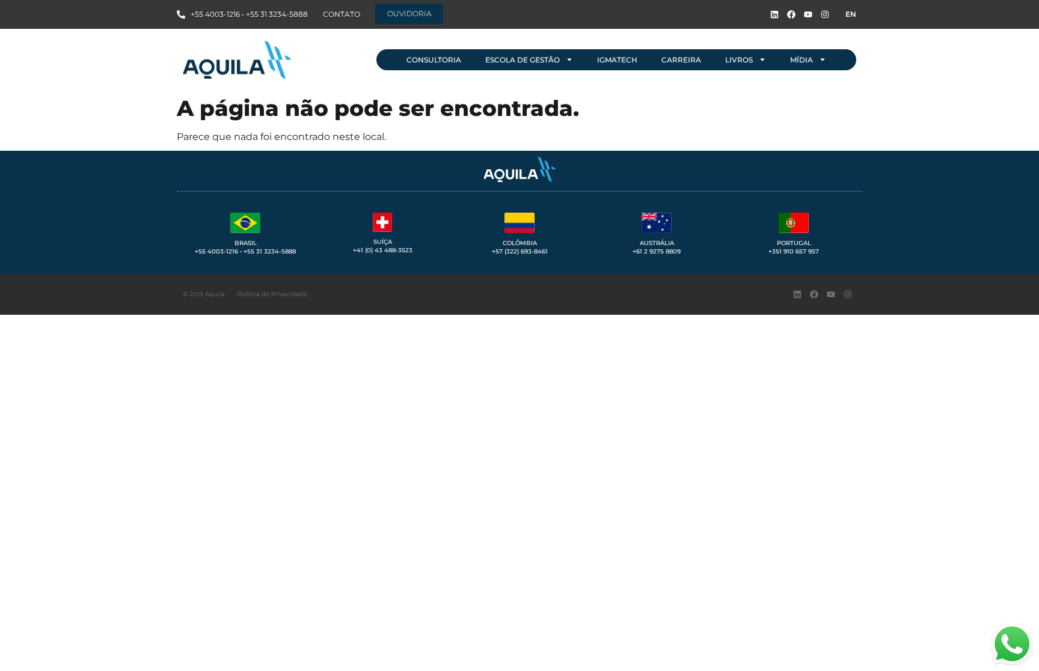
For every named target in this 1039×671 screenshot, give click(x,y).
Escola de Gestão (522, 59)
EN (850, 14)
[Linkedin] (774, 14)
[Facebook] (791, 14)
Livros (739, 59)
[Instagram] (825, 14)
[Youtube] (808, 14)
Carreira (681, 59)
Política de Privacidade (272, 294)
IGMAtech (617, 59)
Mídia (801, 59)
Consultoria (433, 59)
